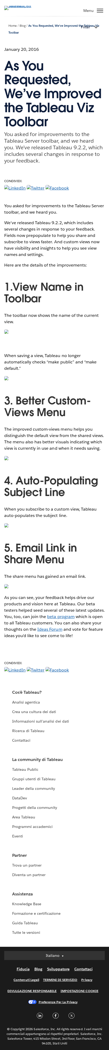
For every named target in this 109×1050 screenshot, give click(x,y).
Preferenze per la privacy (58, 1002)
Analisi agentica (26, 702)
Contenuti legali (26, 979)
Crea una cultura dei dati (34, 711)
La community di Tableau (37, 759)
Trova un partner (27, 865)
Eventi (17, 836)
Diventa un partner (29, 874)
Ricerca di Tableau (28, 730)
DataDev (19, 798)
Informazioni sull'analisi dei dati (40, 721)
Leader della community (33, 788)
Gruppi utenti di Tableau (34, 779)
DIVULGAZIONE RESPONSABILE (32, 991)
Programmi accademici (32, 826)
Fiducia (23, 969)
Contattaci (21, 740)
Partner (19, 855)
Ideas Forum (49, 629)
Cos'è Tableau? (27, 692)
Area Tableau (23, 817)
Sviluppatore (58, 969)
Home (12, 26)
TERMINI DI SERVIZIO (60, 979)
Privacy (86, 979)
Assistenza (22, 894)
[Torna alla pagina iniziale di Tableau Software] (22, 5)
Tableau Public (25, 769)
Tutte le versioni (26, 932)
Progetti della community (34, 807)
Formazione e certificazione (36, 913)
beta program (60, 616)
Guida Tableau (25, 923)
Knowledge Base (26, 904)
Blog (23, 26)
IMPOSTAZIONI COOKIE (79, 991)
